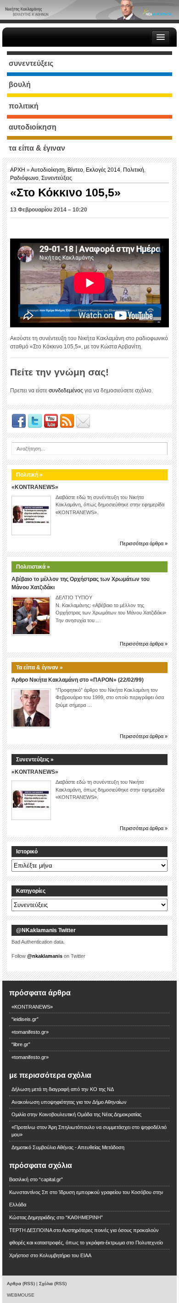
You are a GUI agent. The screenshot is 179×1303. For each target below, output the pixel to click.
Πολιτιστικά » (33, 567)
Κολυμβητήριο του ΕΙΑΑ (65, 1255)
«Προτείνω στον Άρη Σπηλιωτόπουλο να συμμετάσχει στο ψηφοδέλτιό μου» (89, 1131)
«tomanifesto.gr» (30, 1032)
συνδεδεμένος (66, 390)
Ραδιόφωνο (24, 178)
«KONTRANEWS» (34, 487)
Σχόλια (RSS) (53, 1283)
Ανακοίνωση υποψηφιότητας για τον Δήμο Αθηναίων (69, 1102)
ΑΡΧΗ (18, 170)
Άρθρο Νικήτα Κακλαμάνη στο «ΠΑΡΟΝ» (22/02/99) (77, 680)
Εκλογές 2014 (103, 170)
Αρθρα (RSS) (21, 1283)
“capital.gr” (51, 1179)
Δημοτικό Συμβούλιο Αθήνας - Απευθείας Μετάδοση (67, 1147)
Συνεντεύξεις (56, 178)
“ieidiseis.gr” (25, 1019)
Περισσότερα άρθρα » (144, 543)
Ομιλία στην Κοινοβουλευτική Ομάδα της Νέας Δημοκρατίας (76, 1114)
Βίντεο (75, 170)
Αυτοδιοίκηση (48, 170)
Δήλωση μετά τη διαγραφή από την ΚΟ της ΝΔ (62, 1089)
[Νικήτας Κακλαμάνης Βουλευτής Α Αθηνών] (89, 9)
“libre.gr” (20, 1044)
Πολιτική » (29, 475)
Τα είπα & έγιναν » (39, 667)
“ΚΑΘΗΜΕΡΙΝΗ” (84, 1217)
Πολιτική (133, 170)
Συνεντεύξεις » (35, 759)
